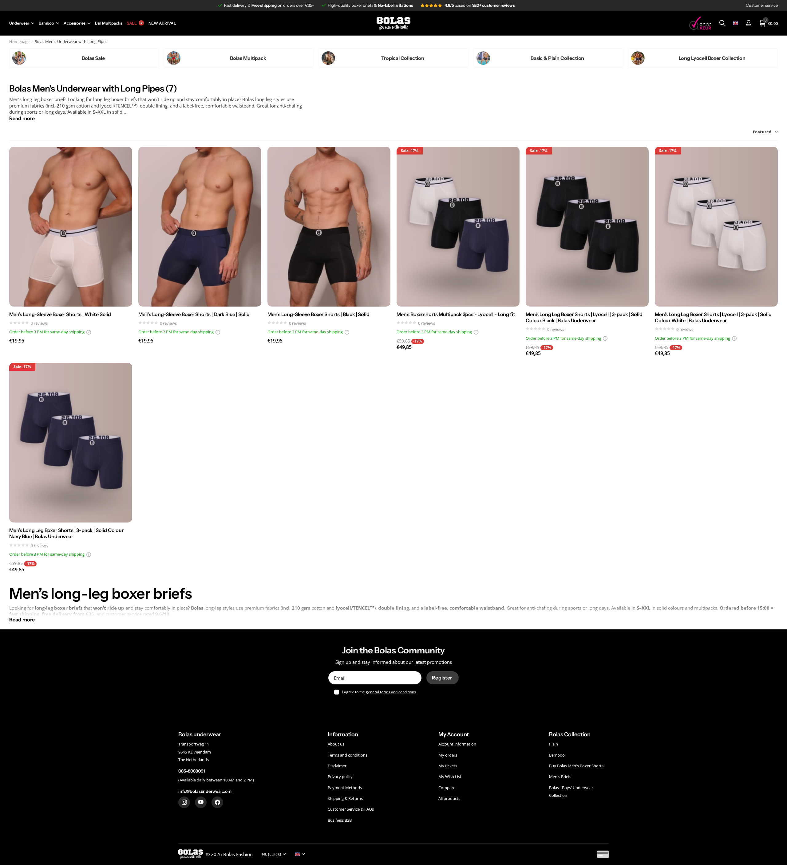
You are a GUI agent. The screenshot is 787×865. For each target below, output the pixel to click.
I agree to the (379, 692)
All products (449, 798)
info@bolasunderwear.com (204, 791)
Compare (446, 787)
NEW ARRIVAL (162, 23)
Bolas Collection (570, 734)
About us (336, 744)
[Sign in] (748, 23)
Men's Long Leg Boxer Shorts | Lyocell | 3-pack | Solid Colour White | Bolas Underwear (713, 317)
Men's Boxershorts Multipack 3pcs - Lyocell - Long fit (456, 314)
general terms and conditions (391, 692)
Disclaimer (337, 766)
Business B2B (340, 820)
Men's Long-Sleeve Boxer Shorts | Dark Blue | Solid (194, 314)
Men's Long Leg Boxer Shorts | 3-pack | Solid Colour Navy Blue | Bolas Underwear (66, 533)
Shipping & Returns (345, 798)
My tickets (447, 766)
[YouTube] (201, 802)
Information (343, 734)
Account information (457, 744)
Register (442, 678)
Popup (88, 332)
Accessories (74, 23)
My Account (453, 734)
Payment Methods (345, 787)
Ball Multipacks (108, 23)
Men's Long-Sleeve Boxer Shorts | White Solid (60, 314)
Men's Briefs (560, 776)
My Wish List (449, 776)
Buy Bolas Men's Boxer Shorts (576, 766)
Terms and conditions (347, 754)
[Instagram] (184, 802)
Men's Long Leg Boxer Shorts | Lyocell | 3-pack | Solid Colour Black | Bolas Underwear (584, 317)
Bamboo (46, 23)
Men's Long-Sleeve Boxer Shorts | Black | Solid (318, 314)
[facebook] (217, 802)
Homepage (19, 41)
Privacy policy (340, 776)
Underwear (19, 23)
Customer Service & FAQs (351, 809)
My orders (447, 754)
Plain (553, 744)
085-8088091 (191, 771)
